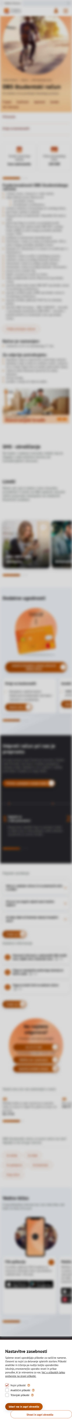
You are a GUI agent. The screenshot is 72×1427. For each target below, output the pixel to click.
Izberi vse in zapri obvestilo (24, 1406)
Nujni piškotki (18, 1385)
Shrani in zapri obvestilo (40, 1414)
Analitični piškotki (20, 1390)
